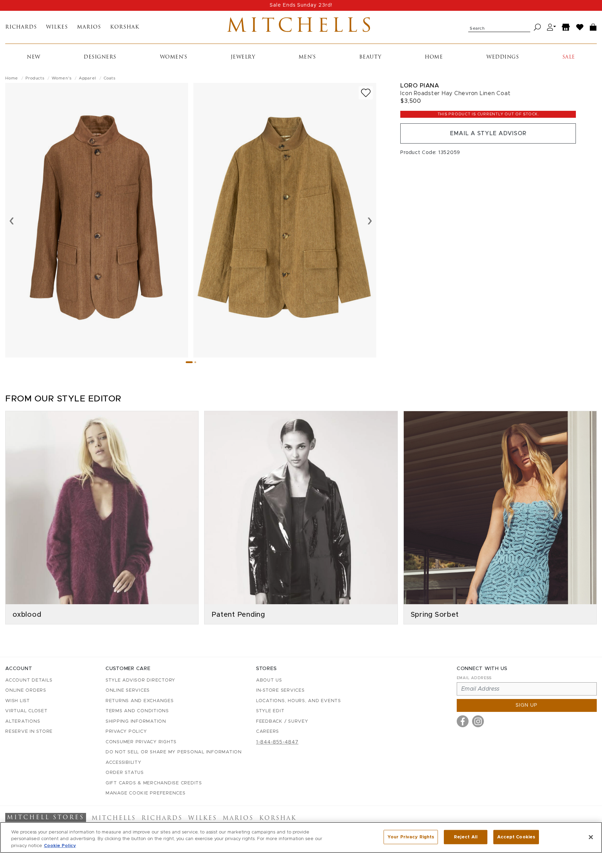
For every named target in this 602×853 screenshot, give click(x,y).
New (33, 57)
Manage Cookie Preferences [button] (146, 793)
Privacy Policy (126, 731)
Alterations (22, 721)
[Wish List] (580, 27)
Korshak (124, 27)
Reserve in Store (29, 731)
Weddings (502, 57)
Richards (21, 27)
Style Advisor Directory (140, 680)
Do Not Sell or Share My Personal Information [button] (174, 752)
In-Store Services (280, 690)
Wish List (17, 701)
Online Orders (25, 690)
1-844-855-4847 (277, 742)
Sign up (527, 705)
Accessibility (123, 762)
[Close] (591, 837)
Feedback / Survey (282, 721)
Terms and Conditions (137, 711)
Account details (28, 680)
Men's (307, 57)
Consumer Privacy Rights (141, 742)
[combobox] (499, 27)
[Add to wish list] (366, 92)
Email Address (474, 678)
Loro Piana (419, 86)
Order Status (125, 772)
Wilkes (57, 27)
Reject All (466, 837)
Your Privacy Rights (410, 837)
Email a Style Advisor (488, 133)
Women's (173, 57)
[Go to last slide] (11, 220)
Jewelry (243, 57)
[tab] (189, 362)
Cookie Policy (60, 846)
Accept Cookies (516, 837)
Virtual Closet (26, 711)
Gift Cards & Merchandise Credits (154, 783)
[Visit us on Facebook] (463, 721)
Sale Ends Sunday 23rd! (301, 5)
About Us (269, 680)
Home (434, 57)
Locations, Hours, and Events (298, 701)
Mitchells (300, 27)
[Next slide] (369, 220)
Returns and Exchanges (140, 701)
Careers (267, 731)
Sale (568, 57)
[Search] (537, 27)
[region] (301, 837)
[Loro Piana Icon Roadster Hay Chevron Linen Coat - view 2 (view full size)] (284, 220)
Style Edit (270, 711)
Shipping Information (136, 721)
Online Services (128, 690)
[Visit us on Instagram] (478, 721)
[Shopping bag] (593, 27)
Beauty (370, 57)
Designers (100, 57)
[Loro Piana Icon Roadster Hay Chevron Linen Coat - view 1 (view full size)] (96, 220)
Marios (89, 27)
